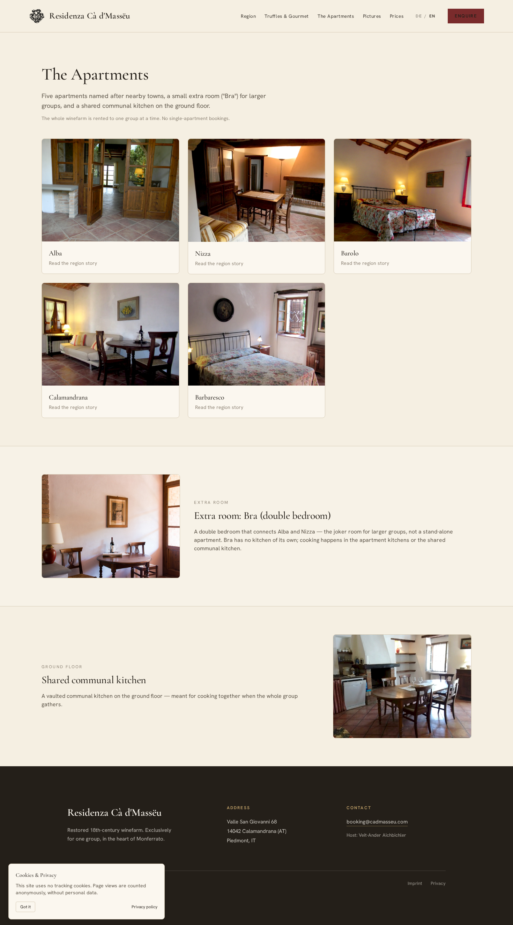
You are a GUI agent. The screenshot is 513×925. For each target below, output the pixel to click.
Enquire (466, 16)
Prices (396, 16)
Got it (25, 907)
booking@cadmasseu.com (377, 821)
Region (248, 16)
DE (419, 16)
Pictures (372, 16)
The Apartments (336, 16)
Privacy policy (144, 907)
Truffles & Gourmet (287, 16)
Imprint (415, 883)
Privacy (438, 883)
